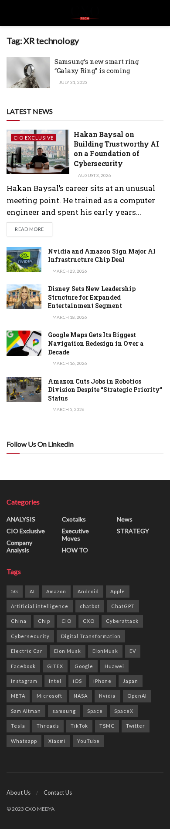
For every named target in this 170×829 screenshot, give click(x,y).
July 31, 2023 (73, 82)
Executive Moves (75, 534)
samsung (64, 711)
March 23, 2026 (69, 271)
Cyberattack (122, 621)
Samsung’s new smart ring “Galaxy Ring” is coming (96, 66)
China (19, 621)
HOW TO (75, 550)
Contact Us (58, 792)
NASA (81, 696)
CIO (66, 621)
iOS (77, 681)
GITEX (55, 666)
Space (95, 711)
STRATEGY (133, 531)
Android (88, 591)
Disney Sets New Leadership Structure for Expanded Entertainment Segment (92, 297)
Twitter (135, 726)
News (125, 519)
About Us (19, 792)
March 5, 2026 (68, 409)
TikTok (79, 726)
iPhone (102, 681)
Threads (48, 726)
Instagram (24, 681)
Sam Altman (26, 711)
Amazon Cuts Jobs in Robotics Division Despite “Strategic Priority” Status (105, 389)
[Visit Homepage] (84, 13)
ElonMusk (105, 651)
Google (84, 666)
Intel (55, 681)
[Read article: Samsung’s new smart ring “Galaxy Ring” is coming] (28, 72)
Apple (117, 591)
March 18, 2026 (69, 317)
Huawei (114, 666)
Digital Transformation (91, 636)
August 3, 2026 (94, 175)
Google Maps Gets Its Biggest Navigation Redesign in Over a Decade (95, 343)
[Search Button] (159, 13)
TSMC (107, 726)
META (18, 696)
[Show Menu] (10, 13)
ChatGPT (123, 606)
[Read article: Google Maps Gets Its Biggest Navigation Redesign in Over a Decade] (24, 343)
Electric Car (27, 651)
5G (14, 591)
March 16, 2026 (69, 363)
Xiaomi (57, 741)
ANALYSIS (21, 519)
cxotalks (74, 519)
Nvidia (107, 696)
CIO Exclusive (34, 137)
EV (132, 651)
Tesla (18, 726)
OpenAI (137, 696)
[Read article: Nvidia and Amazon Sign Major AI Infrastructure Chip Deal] (24, 259)
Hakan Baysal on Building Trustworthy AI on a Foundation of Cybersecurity (116, 149)
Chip (44, 621)
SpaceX (123, 711)
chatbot (90, 606)
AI (32, 591)
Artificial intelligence (39, 606)
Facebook (23, 666)
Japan (130, 681)
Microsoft (49, 696)
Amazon (56, 591)
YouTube (88, 741)
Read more (33, 229)
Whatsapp (24, 741)
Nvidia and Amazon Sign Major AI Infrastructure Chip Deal (102, 255)
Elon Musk (67, 651)
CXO (89, 621)
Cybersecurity (30, 636)
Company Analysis (19, 546)
